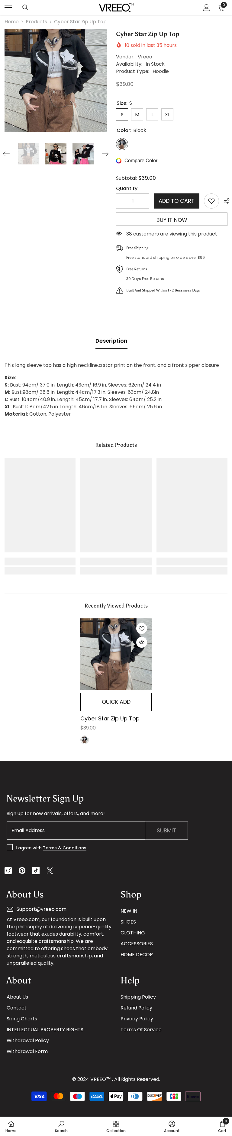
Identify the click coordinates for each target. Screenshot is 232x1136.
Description (111, 340)
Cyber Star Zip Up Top (110, 718)
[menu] (8, 7)
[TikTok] (36, 870)
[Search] (25, 7)
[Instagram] (8, 870)
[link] (40, 561)
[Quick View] (141, 642)
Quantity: (127, 188)
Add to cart (177, 201)
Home (12, 21)
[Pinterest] (22, 870)
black (84, 740)
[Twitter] (49, 870)
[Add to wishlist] (211, 201)
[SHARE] (224, 201)
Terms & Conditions (64, 848)
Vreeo (145, 56)
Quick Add (116, 702)
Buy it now (171, 220)
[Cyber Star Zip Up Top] (116, 654)
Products (36, 21)
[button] (6, 153)
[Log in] (206, 7)
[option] (56, 80)
